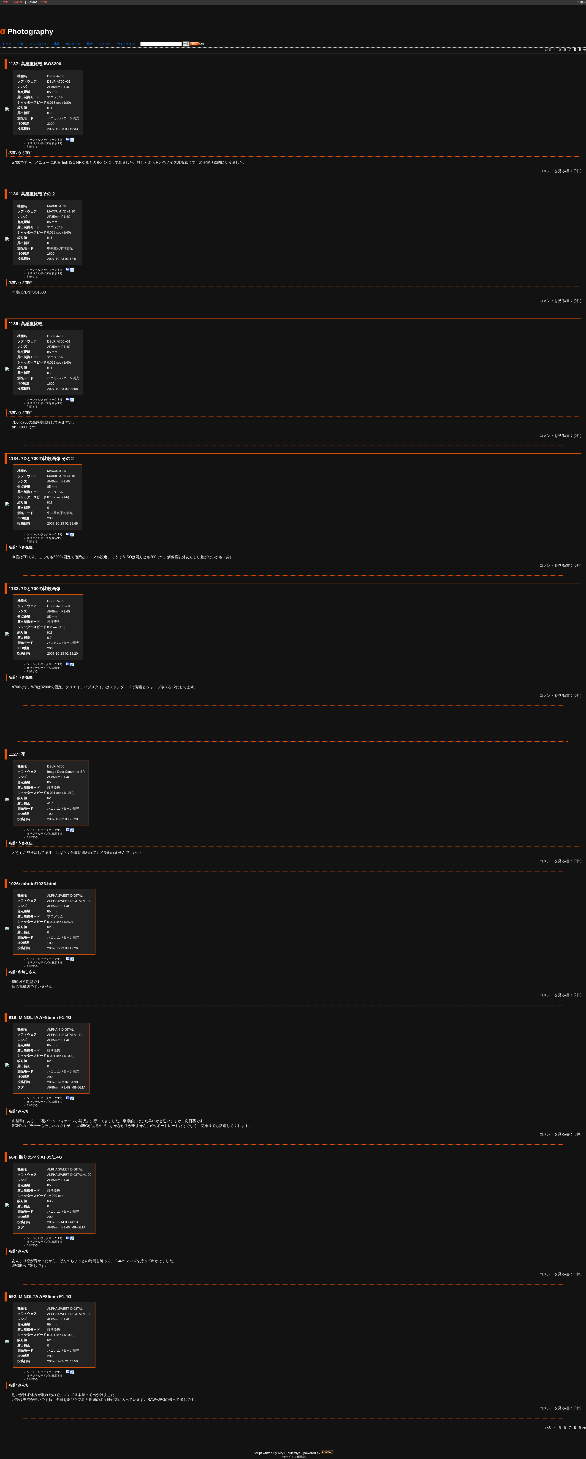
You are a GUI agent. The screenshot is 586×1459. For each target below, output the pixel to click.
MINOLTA (78, 1087)
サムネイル (73, 44)
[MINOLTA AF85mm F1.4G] (7, 1065)
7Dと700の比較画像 (40, 588)
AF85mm (53, 1087)
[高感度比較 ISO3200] (7, 110)
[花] (7, 800)
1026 (14, 883)
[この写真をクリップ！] (72, 139)
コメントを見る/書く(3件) (560, 1134)
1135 (13, 323)
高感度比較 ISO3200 (41, 63)
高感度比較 (32, 323)
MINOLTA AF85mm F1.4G (45, 1017)
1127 (13, 754)
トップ (6, 44)
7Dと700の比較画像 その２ (48, 458)
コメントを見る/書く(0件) (560, 171)
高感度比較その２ (38, 193)
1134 (14, 458)
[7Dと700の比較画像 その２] (7, 504)
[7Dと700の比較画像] (7, 634)
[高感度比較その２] (7, 240)
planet (18, 2)
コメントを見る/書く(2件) (560, 995)
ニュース (105, 44)
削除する (32, 146)
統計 (90, 44)
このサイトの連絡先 (293, 1457)
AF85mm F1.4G (59, 87)
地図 (57, 44)
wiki (5, 2)
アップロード (38, 44)
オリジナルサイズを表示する (44, 143)
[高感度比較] (7, 370)
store (44, 2)
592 (12, 1296)
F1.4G (66, 1087)
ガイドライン (126, 44)
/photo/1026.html (38, 883)
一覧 (20, 44)
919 (12, 1017)
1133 (14, 588)
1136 (13, 193)
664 (12, 1157)
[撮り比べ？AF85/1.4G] (7, 1206)
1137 (13, 63)
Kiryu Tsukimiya (289, 1453)
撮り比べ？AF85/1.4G (40, 1157)
